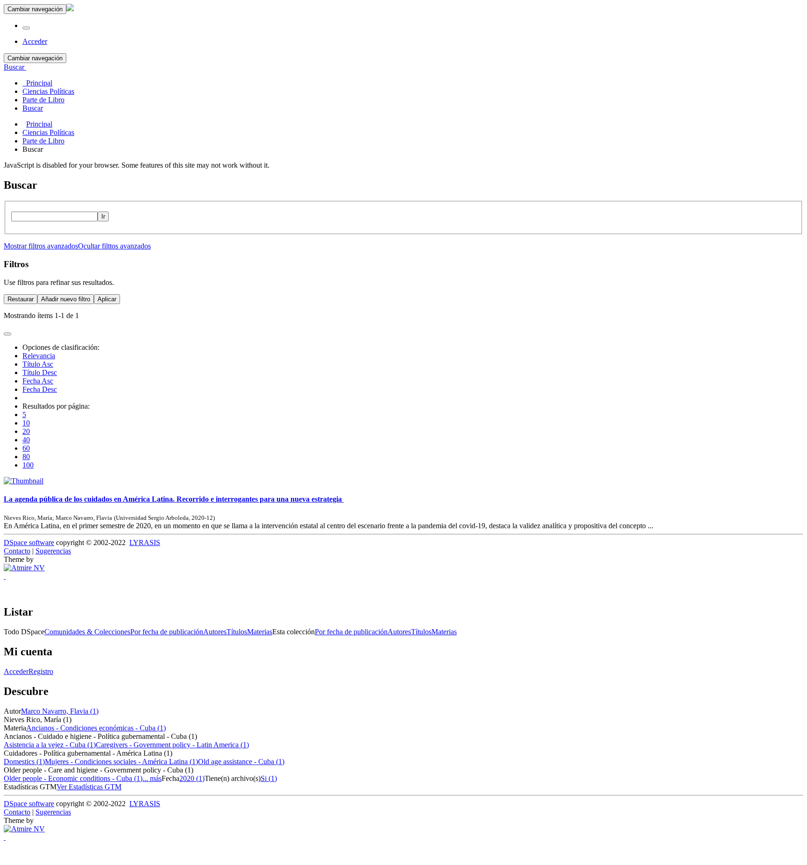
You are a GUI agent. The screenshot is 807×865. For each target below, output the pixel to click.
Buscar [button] (15, 67)
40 (26, 440)
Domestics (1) (24, 762)
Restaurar (20, 299)
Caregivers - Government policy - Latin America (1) (172, 745)
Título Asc (37, 364)
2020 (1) (192, 778)
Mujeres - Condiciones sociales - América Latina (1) (121, 762)
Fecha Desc (39, 389)
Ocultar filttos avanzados (114, 246)
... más (152, 778)
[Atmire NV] (24, 568)
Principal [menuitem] (37, 83)
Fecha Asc (37, 381)
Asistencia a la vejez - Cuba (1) (50, 745)
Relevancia (38, 356)
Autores (215, 632)
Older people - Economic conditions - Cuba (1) (73, 778)
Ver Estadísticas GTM (89, 787)
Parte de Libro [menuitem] (43, 100)
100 (28, 465)
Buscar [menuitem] (32, 108)
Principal (39, 124)
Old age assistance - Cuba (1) (241, 762)
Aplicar (107, 299)
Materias (259, 632)
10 (26, 423)
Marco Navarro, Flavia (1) (60, 711)
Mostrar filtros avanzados (41, 246)
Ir (103, 216)
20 (26, 431)
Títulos (237, 632)
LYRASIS (144, 542)
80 (26, 457)
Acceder (16, 671)
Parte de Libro (43, 141)
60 (26, 448)
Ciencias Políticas (48, 132)
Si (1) (269, 778)
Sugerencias (53, 551)
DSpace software (29, 542)
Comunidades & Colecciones (87, 632)
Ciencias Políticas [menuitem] (48, 91)
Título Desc (39, 372)
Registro (40, 671)
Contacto (17, 551)
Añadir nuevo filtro (65, 299)
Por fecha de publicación (166, 632)
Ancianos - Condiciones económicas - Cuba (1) (96, 728)
